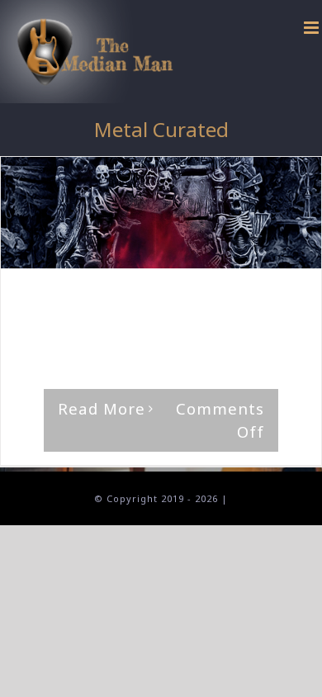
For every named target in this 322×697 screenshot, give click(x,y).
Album (80, 315)
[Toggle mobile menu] (313, 27)
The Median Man (83, 300)
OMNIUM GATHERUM (160, 315)
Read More (101, 408)
